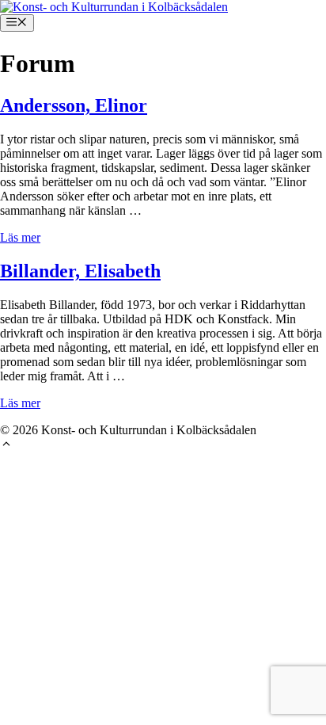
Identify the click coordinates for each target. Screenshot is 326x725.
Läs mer (20, 237)
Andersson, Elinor (73, 105)
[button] (6, 445)
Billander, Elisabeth (80, 271)
